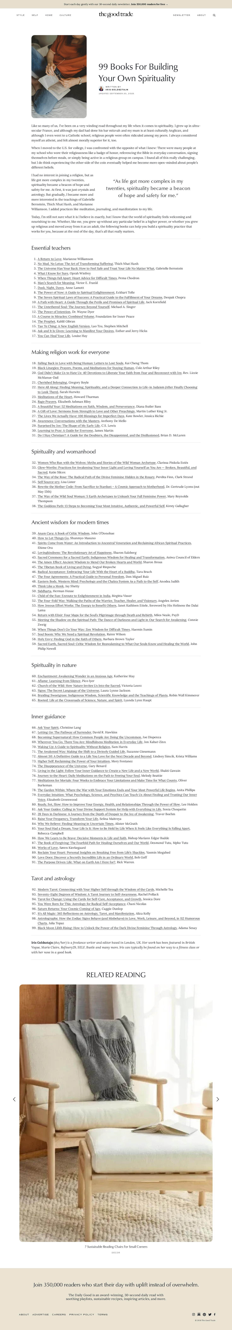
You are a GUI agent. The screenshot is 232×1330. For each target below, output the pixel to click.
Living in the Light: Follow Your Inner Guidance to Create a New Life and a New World (98, 771)
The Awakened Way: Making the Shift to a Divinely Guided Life (81, 751)
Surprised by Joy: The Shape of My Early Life (69, 425)
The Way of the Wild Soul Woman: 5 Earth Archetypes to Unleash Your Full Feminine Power (102, 496)
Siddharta (44, 591)
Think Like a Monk (51, 586)
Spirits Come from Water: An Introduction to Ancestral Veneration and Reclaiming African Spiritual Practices (114, 543)
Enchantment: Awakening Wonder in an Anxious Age (75, 676)
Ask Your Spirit (48, 727)
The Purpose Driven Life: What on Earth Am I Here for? (76, 862)
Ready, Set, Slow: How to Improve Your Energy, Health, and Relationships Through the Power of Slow (109, 804)
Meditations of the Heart (55, 397)
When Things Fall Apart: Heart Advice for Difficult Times (77, 278)
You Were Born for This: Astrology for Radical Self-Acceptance (81, 904)
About (201, 15)
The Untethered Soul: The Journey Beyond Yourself (73, 307)
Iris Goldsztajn (117, 90)
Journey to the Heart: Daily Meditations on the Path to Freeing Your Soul (89, 775)
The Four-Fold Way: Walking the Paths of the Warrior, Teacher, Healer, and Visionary (97, 601)
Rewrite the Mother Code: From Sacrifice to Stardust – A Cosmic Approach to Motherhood (101, 487)
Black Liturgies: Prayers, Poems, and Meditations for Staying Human (86, 368)
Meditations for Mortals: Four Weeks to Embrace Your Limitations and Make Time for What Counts (107, 780)
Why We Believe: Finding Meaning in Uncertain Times (76, 824)
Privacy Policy (81, 1315)
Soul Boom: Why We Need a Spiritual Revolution (71, 634)
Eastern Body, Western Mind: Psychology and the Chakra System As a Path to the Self (98, 581)
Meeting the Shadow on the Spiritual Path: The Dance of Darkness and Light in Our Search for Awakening (112, 620)
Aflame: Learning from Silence (59, 681)
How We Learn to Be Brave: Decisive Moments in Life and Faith (82, 838)
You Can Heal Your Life (54, 336)
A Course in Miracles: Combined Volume (66, 316)
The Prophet (46, 321)
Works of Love (48, 848)
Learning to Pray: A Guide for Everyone (65, 430)
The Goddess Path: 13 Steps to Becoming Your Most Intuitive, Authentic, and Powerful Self (101, 506)
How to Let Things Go (53, 538)
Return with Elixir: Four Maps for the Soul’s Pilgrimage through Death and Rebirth (95, 615)
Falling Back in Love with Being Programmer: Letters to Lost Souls (80, 363)
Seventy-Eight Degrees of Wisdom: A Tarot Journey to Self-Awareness (87, 894)
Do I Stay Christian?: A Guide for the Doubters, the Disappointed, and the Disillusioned (98, 435)
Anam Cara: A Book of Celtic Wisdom (64, 533)
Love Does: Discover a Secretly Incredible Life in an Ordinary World (85, 857)
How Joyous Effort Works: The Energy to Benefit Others (77, 605)
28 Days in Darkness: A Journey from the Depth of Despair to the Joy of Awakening (96, 814)
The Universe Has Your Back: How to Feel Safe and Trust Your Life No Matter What (96, 268)
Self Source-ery (48, 482)
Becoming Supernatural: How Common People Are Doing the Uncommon (89, 737)
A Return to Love (49, 259)
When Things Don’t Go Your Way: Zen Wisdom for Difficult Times (84, 629)
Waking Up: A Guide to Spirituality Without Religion (74, 747)
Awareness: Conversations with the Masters (68, 421)
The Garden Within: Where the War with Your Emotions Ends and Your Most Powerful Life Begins (106, 790)
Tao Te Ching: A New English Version (64, 326)
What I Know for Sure (53, 273)
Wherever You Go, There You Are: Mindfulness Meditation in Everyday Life (90, 742)
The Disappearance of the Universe (62, 766)
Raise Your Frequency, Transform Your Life (68, 819)
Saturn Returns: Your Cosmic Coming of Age (69, 909)
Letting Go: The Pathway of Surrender (64, 732)
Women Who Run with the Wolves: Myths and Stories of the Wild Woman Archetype (97, 462)
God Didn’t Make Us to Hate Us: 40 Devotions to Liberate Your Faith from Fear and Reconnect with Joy (109, 373)
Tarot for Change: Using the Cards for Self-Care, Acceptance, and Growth (89, 899)
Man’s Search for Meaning (56, 283)
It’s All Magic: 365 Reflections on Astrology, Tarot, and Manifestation (86, 913)
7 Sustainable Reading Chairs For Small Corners (116, 1246)
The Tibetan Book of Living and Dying (64, 567)
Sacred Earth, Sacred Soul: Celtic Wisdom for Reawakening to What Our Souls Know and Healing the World (113, 644)
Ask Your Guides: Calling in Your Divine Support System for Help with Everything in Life (99, 809)
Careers (59, 1315)
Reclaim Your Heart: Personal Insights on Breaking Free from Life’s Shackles (91, 852)
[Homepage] (116, 14)
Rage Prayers (47, 401)
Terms (103, 1315)
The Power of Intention (54, 312)
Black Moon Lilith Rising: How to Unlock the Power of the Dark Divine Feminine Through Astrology (107, 928)
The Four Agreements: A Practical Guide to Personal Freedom (81, 576)
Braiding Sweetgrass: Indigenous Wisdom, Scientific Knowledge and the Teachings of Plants (103, 695)
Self (35, 15)
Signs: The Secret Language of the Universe (68, 690)
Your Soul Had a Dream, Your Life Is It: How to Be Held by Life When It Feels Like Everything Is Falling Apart (114, 828)
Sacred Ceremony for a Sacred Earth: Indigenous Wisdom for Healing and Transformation (101, 557)
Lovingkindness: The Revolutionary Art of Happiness (75, 552)
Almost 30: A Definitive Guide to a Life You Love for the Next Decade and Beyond (94, 756)
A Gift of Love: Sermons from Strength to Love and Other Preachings (86, 411)
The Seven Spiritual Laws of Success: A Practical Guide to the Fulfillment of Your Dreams (100, 297)
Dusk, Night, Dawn (51, 288)
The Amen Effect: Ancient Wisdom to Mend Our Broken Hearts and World (90, 562)
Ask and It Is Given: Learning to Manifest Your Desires (76, 331)
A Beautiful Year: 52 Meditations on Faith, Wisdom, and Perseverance (86, 406)
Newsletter (181, 15)
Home (49, 15)
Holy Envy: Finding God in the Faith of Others (70, 639)
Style (21, 15)
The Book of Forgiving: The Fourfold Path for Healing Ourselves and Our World (93, 843)
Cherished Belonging (52, 382)
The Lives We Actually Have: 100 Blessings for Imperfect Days (81, 416)
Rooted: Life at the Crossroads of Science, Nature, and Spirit (80, 700)
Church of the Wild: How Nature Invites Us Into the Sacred (79, 685)
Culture (65, 15)
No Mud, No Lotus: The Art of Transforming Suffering (75, 264)
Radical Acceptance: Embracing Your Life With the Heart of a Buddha (86, 572)
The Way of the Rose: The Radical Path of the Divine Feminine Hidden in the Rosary (96, 477)
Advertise (40, 1315)
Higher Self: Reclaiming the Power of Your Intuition (74, 761)
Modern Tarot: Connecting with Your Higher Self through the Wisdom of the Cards (96, 889)
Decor (116, 1253)
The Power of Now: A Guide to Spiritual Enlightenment (76, 292)
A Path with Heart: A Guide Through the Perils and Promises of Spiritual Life (91, 302)
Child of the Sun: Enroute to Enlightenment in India (74, 596)
